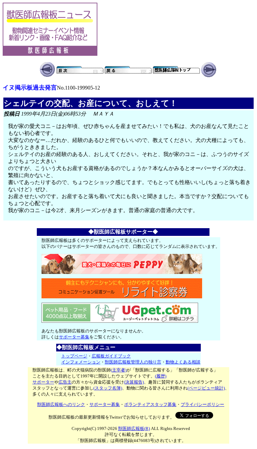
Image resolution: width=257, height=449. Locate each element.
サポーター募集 (74, 336)
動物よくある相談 (183, 361)
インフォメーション (80, 361)
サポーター (43, 382)
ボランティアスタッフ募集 (150, 404)
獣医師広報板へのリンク (61, 404)
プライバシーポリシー (202, 404)
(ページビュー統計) (206, 388)
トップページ (74, 355)
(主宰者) (118, 369)
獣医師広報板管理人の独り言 (133, 361)
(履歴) (160, 376)
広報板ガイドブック (111, 355)
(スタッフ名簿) (107, 388)
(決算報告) (134, 382)
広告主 (65, 382)
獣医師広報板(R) (134, 428)
